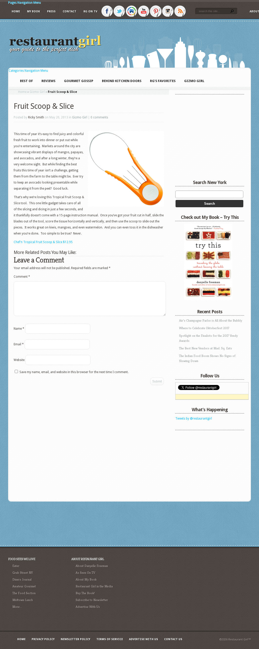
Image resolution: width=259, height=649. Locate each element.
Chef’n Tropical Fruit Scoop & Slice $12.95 (43, 242)
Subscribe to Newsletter (92, 600)
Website (19, 360)
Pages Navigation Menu (24, 2)
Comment (22, 276)
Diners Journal (22, 579)
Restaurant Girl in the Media (94, 586)
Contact (69, 11)
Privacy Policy (43, 639)
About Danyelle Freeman (92, 566)
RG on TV (90, 11)
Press (51, 11)
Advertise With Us (88, 607)
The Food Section (24, 593)
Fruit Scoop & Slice (44, 106)
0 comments (99, 117)
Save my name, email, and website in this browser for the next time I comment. (73, 372)
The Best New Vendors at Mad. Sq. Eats (205, 348)
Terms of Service (109, 639)
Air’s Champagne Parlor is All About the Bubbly (210, 320)
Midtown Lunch (22, 600)
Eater (15, 566)
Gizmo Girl (37, 92)
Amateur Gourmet (24, 586)
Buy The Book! (85, 593)
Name (19, 328)
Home (16, 11)
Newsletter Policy (75, 639)
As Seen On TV (85, 572)
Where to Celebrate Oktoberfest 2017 (204, 328)
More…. (17, 607)
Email (19, 344)
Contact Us (173, 639)
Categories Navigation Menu (28, 70)
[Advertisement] (207, 464)
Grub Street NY (22, 572)
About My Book (86, 579)
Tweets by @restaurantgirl (193, 418)
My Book (33, 11)
